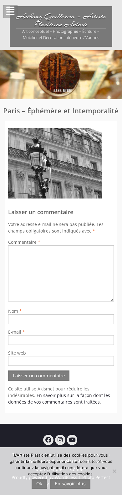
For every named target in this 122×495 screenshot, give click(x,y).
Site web (17, 353)
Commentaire (24, 242)
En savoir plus (70, 484)
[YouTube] (72, 440)
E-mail (16, 332)
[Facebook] (48, 440)
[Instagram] (60, 440)
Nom (15, 311)
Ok (39, 484)
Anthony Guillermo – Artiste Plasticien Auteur (61, 20)
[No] (114, 471)
